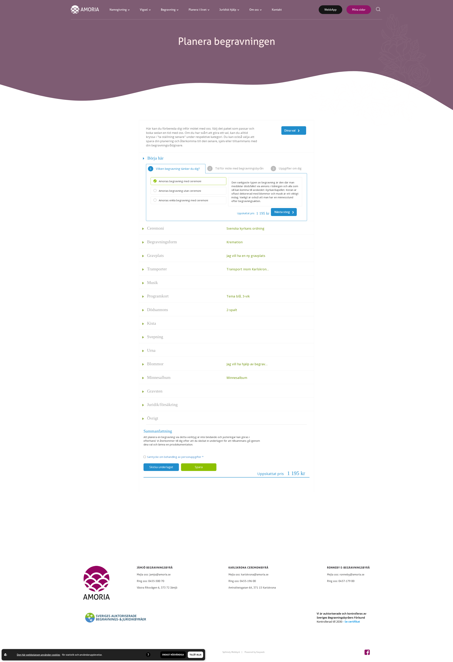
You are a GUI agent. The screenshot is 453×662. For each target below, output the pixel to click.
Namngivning (118, 10)
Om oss (254, 10)
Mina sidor (358, 10)
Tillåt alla (195, 654)
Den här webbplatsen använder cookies (38, 654)
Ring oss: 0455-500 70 (150, 581)
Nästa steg (284, 211)
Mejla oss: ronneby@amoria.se (345, 574)
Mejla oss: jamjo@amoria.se (154, 574)
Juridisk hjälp (227, 10)
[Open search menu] (378, 10)
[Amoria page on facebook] (367, 652)
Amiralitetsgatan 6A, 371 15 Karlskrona (252, 587)
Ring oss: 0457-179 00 (340, 581)
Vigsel (144, 10)
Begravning (168, 10)
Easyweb (260, 652)
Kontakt (277, 10)
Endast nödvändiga (173, 654)
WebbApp (330, 10)
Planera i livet (198, 10)
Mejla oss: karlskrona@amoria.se (248, 574)
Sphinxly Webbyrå (231, 652)
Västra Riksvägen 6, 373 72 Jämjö (157, 587)
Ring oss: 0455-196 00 (242, 581)
